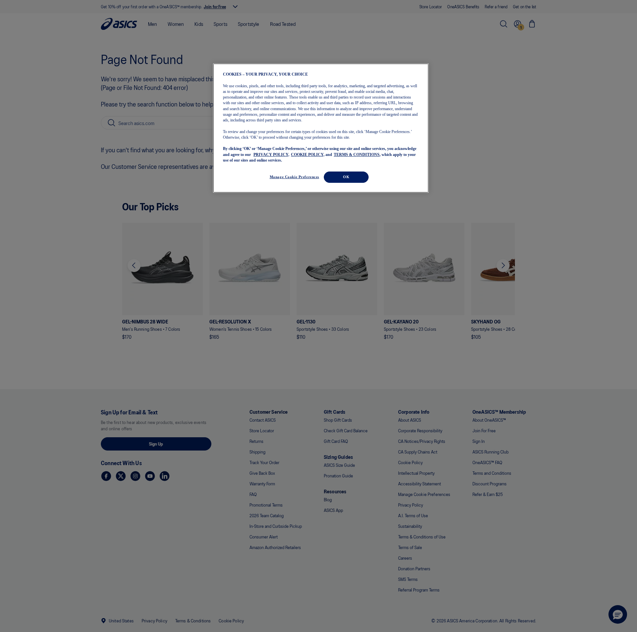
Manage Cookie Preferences (294, 177)
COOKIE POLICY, (307, 154)
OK (346, 177)
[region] (321, 128)
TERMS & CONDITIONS (357, 154)
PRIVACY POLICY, (271, 154)
